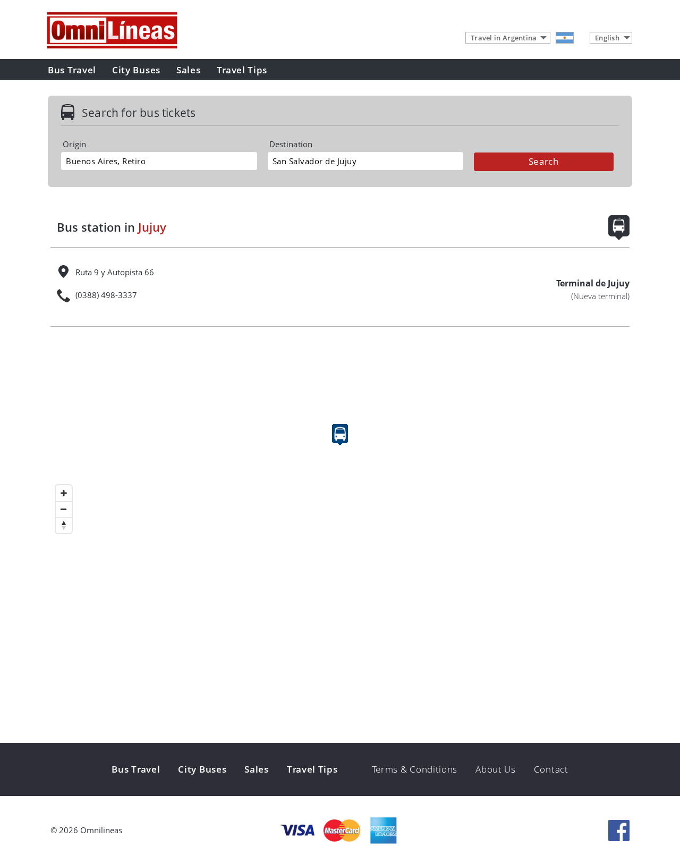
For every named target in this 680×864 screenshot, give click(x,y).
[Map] (340, 445)
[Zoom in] (64, 493)
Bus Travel (72, 70)
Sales (188, 70)
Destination (291, 144)
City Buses (136, 70)
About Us (495, 769)
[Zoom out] (64, 509)
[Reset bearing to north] (64, 525)
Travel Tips (242, 70)
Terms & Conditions (415, 769)
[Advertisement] (340, 660)
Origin (75, 144)
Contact (551, 769)
